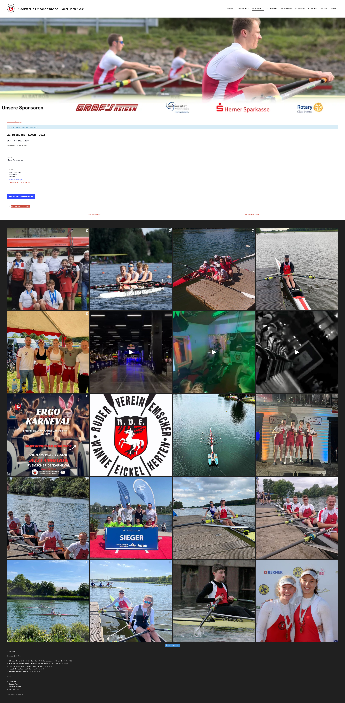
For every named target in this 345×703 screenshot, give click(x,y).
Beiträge (324, 8)
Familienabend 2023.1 (94, 214)
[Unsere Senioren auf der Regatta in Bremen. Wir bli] (48, 352)
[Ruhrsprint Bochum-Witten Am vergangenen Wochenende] (297, 518)
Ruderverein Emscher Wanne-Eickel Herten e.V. (50, 9)
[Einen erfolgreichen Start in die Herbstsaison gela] (48, 518)
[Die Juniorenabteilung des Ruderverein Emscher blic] (214, 518)
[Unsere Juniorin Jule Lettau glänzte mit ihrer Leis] (297, 269)
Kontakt (333, 8)
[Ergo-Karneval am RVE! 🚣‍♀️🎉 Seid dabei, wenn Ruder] (48, 435)
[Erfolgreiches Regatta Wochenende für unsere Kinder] (214, 269)
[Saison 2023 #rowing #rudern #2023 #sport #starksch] (131, 435)
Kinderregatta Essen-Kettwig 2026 (20, 671)
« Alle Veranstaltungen (14, 122)
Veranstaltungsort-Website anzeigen (19, 182)
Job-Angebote (312, 8)
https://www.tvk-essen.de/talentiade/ (21, 197)
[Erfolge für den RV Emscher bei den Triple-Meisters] (131, 518)
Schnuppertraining (286, 8)
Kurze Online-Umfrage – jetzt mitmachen (22, 669)
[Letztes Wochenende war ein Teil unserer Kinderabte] (48, 269)
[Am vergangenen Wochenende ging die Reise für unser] (131, 601)
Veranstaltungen (257, 8)
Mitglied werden (300, 8)
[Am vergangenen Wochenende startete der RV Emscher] (297, 435)
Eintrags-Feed (13, 684)
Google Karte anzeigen (16, 180)
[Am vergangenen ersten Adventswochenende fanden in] (214, 601)
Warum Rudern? (271, 8)
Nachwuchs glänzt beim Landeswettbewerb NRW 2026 (26, 666)
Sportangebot (242, 8)
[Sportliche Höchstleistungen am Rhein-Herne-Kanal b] (214, 352)
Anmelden (12, 681)
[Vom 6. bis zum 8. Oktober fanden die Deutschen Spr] (214, 435)
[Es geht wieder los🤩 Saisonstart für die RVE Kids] (48, 601)
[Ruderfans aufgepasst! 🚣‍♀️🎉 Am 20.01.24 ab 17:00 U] (297, 352)
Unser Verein (230, 8)
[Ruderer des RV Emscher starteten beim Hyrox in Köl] (131, 352)
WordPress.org (14, 689)
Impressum (12, 651)
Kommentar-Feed (15, 687)
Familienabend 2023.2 (252, 214)
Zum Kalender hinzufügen (20, 206)
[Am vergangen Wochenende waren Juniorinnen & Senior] (297, 601)
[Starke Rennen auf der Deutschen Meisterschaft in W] (131, 269)
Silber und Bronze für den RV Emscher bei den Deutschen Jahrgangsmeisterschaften (36, 661)
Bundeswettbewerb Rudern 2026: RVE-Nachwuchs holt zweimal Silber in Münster (35, 663)
